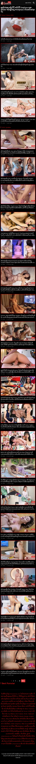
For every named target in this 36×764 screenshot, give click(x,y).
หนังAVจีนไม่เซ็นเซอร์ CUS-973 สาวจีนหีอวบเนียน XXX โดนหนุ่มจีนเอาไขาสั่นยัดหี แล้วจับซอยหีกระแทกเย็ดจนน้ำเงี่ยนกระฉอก (17, 93)
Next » (23, 681)
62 (19, 681)
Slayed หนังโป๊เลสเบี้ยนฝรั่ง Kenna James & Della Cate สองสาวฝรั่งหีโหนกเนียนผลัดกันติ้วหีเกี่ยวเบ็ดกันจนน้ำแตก (18, 120)
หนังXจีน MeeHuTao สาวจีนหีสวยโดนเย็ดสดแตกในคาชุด (16, 39)
